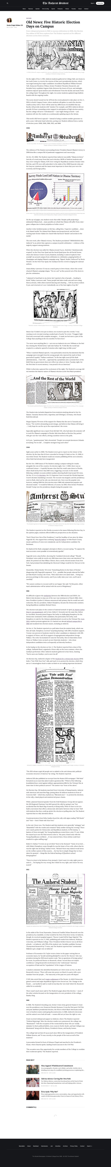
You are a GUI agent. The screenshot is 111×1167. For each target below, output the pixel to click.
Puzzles (74, 8)
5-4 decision (41, 475)
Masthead (36, 1146)
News (24, 8)
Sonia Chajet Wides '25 (15, 25)
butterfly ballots (60, 539)
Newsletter (22, 1146)
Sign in (92, 3)
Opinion (37, 8)
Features (30, 8)
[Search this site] (7, 3)
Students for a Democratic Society (67, 659)
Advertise (57, 1146)
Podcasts (60, 8)
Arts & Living (45, 8)
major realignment (52, 979)
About (80, 8)
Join (51, 1146)
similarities (47, 596)
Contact (86, 8)
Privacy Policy (74, 1146)
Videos (67, 8)
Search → (89, 1146)
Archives (65, 1146)
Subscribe (100, 3)
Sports (53, 8)
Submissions (44, 1146)
